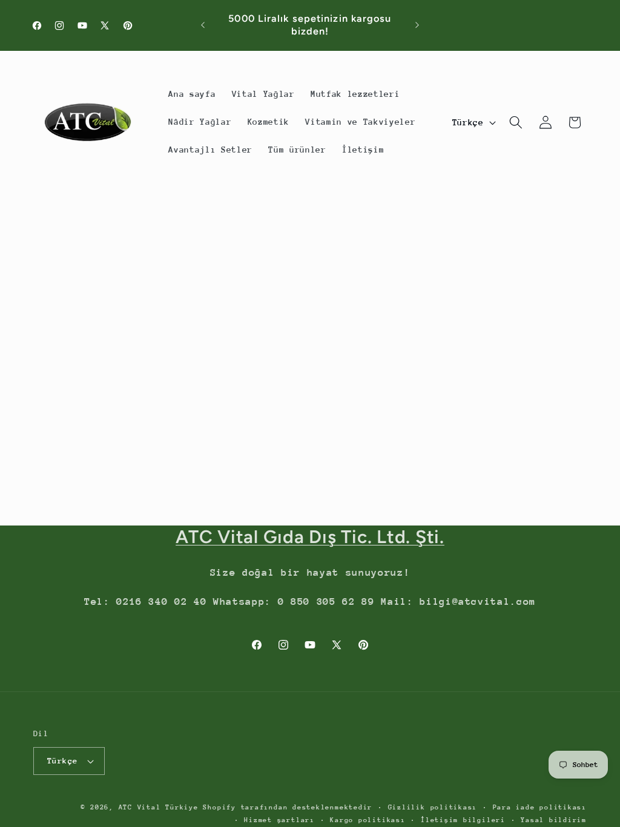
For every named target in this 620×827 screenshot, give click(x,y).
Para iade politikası (540, 807)
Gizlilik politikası (433, 807)
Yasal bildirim (554, 820)
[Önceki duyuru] (203, 25)
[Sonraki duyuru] (417, 25)
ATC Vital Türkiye (159, 807)
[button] (515, 122)
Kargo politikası (367, 820)
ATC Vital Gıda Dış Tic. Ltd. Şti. (310, 537)
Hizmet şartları (279, 820)
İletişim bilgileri (463, 820)
